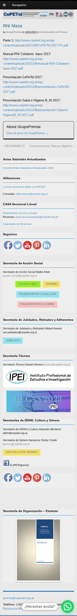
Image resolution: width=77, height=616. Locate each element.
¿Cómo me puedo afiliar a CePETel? (24, 186)
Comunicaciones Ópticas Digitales (51, 146)
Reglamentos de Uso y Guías (20, 213)
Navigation (19, 5)
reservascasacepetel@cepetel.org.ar (36, 217)
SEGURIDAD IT (14, 146)
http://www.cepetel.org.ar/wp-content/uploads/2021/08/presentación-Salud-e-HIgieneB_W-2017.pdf (36, 110)
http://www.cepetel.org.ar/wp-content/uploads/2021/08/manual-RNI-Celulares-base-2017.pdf (36, 63)
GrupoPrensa (13, 32)
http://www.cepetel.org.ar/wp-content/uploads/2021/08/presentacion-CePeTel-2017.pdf (36, 86)
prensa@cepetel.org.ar (18, 598)
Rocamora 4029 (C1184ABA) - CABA (28, 608)
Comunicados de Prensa (53, 32)
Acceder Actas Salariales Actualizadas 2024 (28, 168)
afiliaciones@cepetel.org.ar (32, 194)
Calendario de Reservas (17, 224)
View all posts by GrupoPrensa (27, 133)
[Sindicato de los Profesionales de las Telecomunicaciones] (38, 15)
